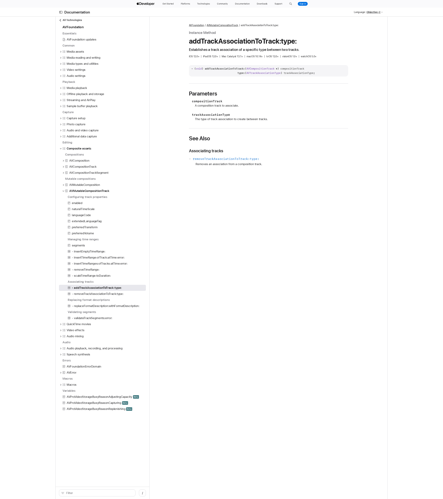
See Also (199, 138)
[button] (290, 4)
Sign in (303, 4)
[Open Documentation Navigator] (60, 12)
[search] (97, 492)
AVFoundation (196, 25)
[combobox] (99, 493)
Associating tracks (206, 150)
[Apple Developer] (146, 4)
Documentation (77, 12)
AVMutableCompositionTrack (222, 25)
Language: (360, 12)
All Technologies (72, 20)
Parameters (203, 93)
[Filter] (99, 493)
